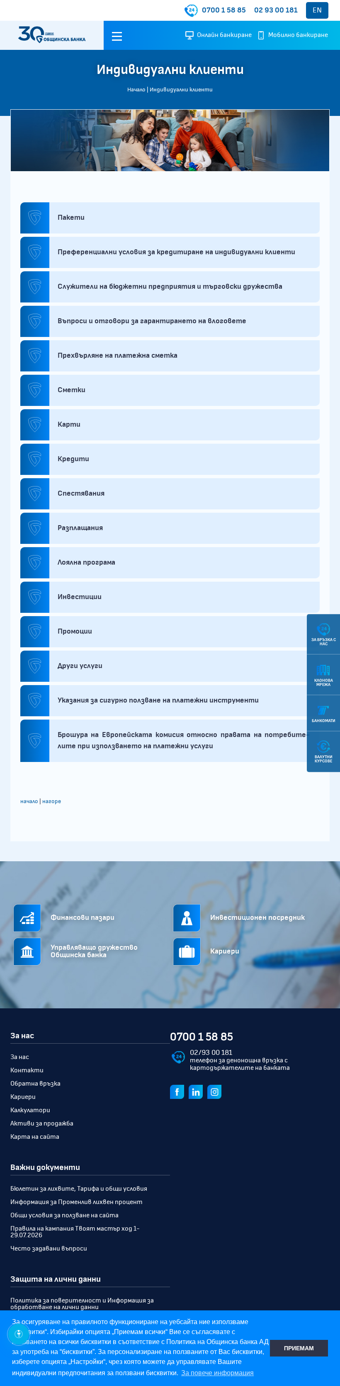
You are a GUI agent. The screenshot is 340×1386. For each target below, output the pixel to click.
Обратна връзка (35, 1083)
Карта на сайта (34, 1136)
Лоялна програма (86, 562)
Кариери (23, 1097)
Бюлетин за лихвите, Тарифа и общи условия (78, 1188)
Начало (136, 90)
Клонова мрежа (323, 682)
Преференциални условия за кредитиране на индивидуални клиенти (176, 252)
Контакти (27, 1070)
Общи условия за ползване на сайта (64, 1215)
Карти (69, 424)
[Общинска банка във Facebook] (178, 1091)
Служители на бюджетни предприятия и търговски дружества (170, 286)
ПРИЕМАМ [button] (299, 1348)
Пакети (71, 217)
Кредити (73, 459)
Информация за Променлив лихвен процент (76, 1202)
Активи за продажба (41, 1123)
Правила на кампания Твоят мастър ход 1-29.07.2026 (75, 1232)
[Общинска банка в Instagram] (216, 1091)
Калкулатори (30, 1110)
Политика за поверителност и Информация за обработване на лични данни (82, 1303)
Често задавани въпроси (48, 1248)
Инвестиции (80, 597)
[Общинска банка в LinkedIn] (197, 1091)
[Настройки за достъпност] (18, 1334)
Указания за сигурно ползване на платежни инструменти (158, 700)
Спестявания (81, 493)
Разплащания (80, 528)
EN (317, 10)
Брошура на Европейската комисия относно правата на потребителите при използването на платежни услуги (184, 740)
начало (29, 801)
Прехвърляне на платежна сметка (117, 355)
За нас (19, 1057)
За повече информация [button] (217, 1372)
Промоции (75, 631)
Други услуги (80, 666)
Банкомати (323, 721)
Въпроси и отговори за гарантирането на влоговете (152, 321)
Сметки (71, 390)
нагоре (51, 801)
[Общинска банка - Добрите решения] (52, 35)
